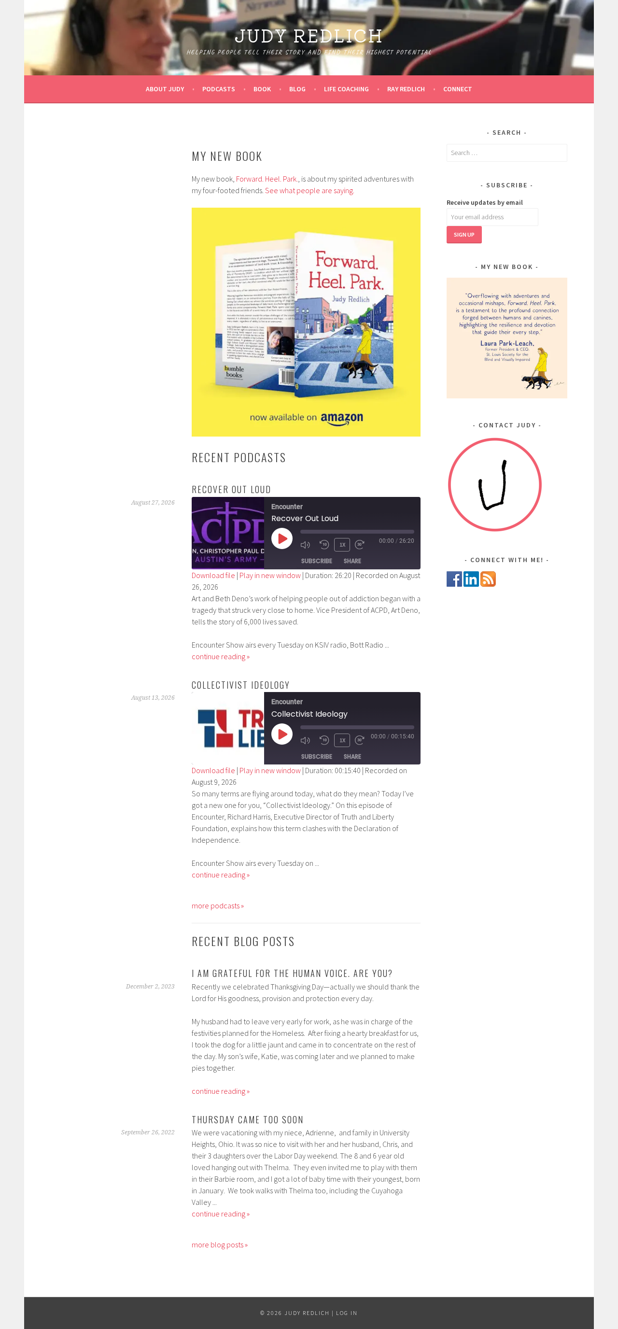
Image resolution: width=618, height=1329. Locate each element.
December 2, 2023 (150, 986)
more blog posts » (220, 1244)
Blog (297, 89)
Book (262, 89)
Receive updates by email (485, 202)
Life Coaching (346, 89)
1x (342, 544)
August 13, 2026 (153, 697)
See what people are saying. (309, 190)
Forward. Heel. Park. (267, 179)
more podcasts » (218, 905)
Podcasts (218, 89)
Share (352, 561)
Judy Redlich (309, 34)
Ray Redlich (406, 89)
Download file (213, 575)
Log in (347, 1312)
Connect (457, 89)
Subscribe (316, 561)
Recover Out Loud (231, 489)
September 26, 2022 (148, 1132)
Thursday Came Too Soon (248, 1119)
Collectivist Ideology (241, 685)
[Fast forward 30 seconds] (362, 545)
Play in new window (270, 575)
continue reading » (221, 656)
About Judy (165, 89)
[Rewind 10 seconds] (324, 545)
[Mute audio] (307, 544)
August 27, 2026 (153, 502)
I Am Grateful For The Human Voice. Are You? (292, 973)
